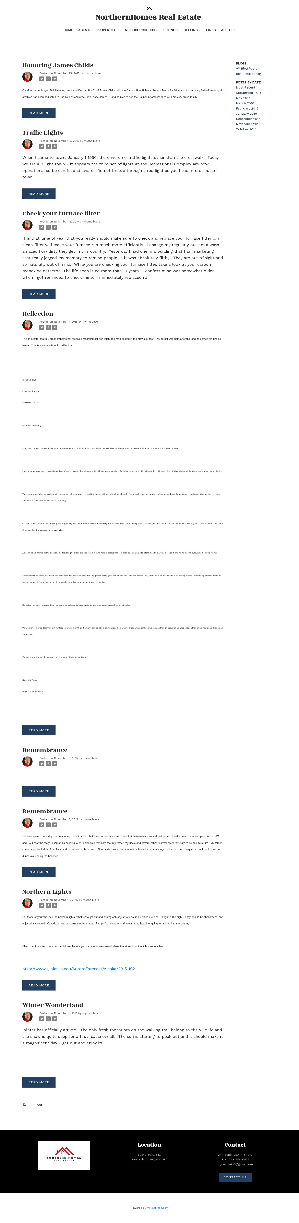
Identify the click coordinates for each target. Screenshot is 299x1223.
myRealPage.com (157, 1207)
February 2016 (247, 108)
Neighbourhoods (140, 30)
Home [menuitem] (68, 30)
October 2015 (246, 129)
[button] (235, 1177)
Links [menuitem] (211, 30)
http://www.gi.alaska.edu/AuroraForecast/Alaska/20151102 (78, 968)
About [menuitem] (226, 30)
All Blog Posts (246, 68)
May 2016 (243, 98)
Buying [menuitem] (169, 30)
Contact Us (235, 1177)
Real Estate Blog (248, 74)
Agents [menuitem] (85, 30)
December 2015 (248, 119)
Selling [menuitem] (191, 30)
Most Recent (245, 87)
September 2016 (249, 93)
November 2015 (248, 124)
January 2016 (246, 113)
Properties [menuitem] (106, 30)
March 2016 (245, 103)
